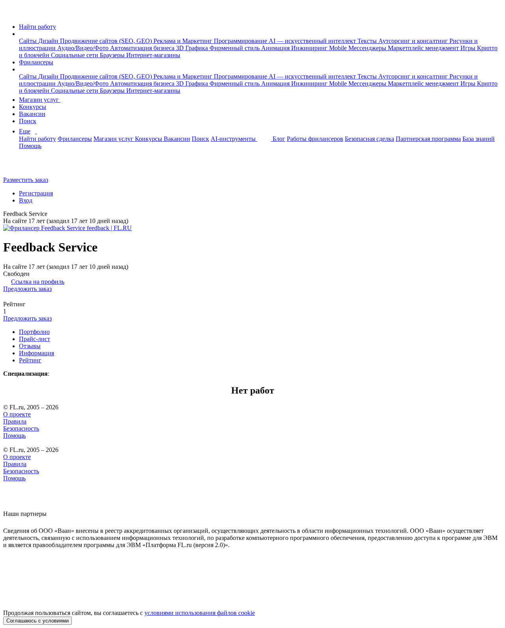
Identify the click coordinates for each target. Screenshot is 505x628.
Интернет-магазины (153, 55)
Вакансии (32, 114)
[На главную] (10, 13)
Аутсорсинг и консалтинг (413, 40)
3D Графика (192, 48)
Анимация (276, 48)
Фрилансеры (36, 62)
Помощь (30, 145)
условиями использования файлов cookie (199, 612)
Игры (468, 48)
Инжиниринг (310, 48)
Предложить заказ (27, 288)
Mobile (338, 48)
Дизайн (49, 40)
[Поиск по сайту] (25, 166)
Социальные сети (75, 55)
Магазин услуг (39, 99)
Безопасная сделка (369, 138)
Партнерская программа (428, 138)
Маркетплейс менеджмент (424, 48)
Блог (279, 138)
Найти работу (37, 26)
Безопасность (21, 428)
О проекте (17, 414)
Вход (25, 200)
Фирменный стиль (235, 48)
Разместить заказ (25, 179)
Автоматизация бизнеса (143, 48)
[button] (21, 33)
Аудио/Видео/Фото (83, 48)
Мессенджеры (368, 48)
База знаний (478, 138)
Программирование (241, 40)
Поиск (27, 121)
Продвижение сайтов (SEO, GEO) (106, 40)
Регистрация (36, 193)
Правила (14, 421)
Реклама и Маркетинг (183, 40)
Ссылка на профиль (37, 281)
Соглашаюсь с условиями (37, 621)
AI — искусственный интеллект (313, 40)
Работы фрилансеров (315, 138)
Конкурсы (32, 106)
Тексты (367, 40)
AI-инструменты (234, 138)
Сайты (28, 40)
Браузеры (113, 55)
